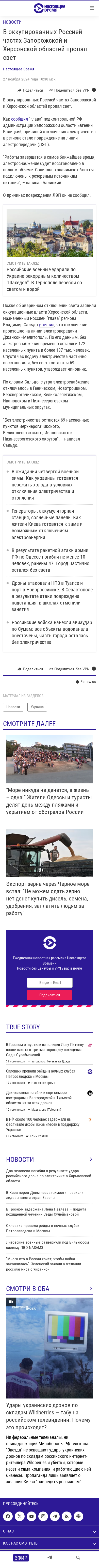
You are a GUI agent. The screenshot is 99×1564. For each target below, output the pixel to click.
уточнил (46, 324)
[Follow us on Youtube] (31, 1516)
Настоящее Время (18, 69)
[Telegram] (50, 1557)
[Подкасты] (78, 1516)
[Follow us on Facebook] (8, 1516)
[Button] (30, 90)
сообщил (19, 119)
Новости (12, 22)
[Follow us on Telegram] (55, 1516)
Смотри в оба (28, 1289)
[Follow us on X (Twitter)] (19, 1516)
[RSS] (66, 1516)
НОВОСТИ (20, 1160)
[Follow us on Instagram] (43, 1516)
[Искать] (78, 1557)
